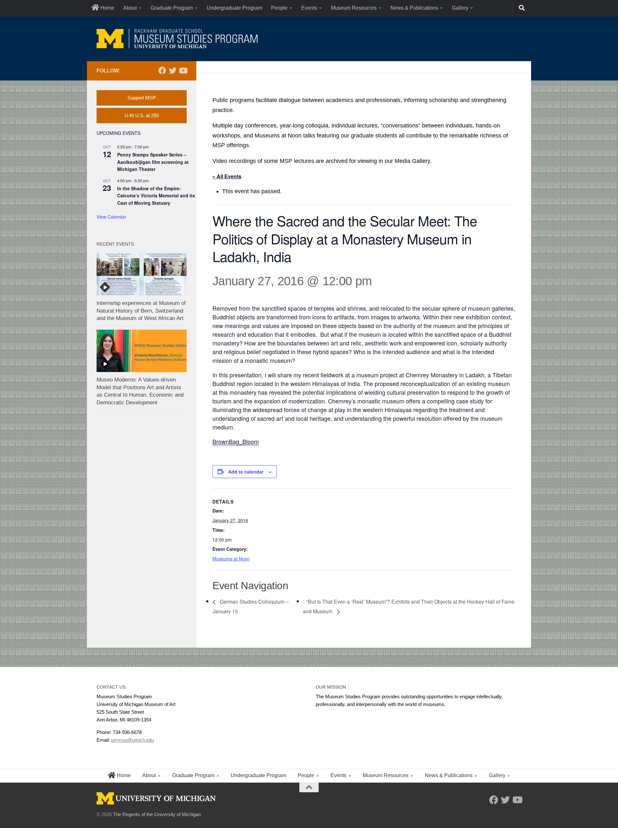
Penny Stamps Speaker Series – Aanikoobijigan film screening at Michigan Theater (153, 161)
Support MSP (141, 97)
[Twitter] (172, 70)
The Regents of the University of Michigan (157, 814)
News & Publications (414, 8)
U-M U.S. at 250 (142, 115)
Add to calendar (245, 471)
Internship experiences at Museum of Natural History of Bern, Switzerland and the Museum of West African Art (141, 310)
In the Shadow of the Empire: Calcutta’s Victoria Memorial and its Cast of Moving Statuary (156, 195)
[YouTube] (183, 70)
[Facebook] (162, 70)
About (130, 8)
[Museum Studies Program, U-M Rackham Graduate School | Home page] (177, 38)
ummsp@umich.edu (132, 740)
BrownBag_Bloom (235, 441)
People (279, 8)
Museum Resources (354, 8)
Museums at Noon (231, 558)
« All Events (226, 176)
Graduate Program (172, 8)
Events (309, 8)
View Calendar (111, 216)
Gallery (460, 8)
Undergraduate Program (234, 8)
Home (106, 8)
